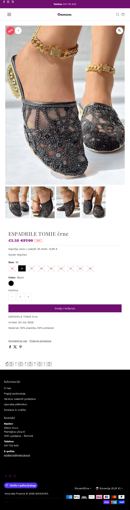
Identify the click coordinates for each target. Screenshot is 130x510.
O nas (7, 388)
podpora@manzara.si (17, 455)
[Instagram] (8, 4)
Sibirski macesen (15, 497)
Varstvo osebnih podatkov (20, 398)
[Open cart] (123, 14)
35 (12, 268)
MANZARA (42, 493)
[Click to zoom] (119, 30)
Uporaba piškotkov (15, 404)
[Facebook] (4, 4)
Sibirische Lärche (36, 497)
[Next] (18, 30)
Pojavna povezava (40, 341)
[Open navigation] (19, 14)
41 (71, 268)
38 (41, 268)
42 (80, 268)
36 (22, 268)
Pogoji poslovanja (14, 393)
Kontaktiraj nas (17, 341)
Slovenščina (82, 488)
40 (61, 268)
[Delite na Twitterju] (15, 347)
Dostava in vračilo (15, 409)
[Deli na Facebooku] (10, 347)
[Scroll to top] (123, 503)
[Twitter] (13, 4)
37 (31, 268)
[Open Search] (117, 14)
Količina (13, 290)
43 (90, 268)
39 (51, 268)
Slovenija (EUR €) (110, 488)
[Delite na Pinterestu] (20, 347)
